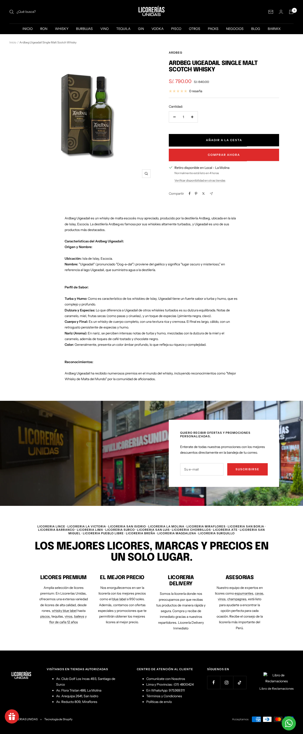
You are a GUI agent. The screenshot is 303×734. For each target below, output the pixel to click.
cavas (259, 593)
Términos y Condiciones (164, 696)
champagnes (236, 599)
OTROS (194, 29)
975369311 (177, 690)
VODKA (158, 29)
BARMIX (274, 29)
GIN (141, 29)
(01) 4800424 (184, 684)
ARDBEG (175, 52)
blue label (119, 599)
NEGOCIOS (235, 29)
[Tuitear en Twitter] (203, 193)
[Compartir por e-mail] (211, 193)
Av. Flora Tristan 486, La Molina (78, 690)
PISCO (176, 29)
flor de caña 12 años (63, 622)
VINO (104, 29)
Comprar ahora (224, 155)
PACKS (213, 29)
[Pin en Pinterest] (196, 193)
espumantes (244, 593)
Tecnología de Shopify (58, 719)
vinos (68, 616)
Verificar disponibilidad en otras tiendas (199, 180)
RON (43, 29)
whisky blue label (64, 611)
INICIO (27, 29)
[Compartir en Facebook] (190, 193)
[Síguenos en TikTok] (239, 682)
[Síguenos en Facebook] (213, 682)
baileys (79, 616)
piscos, (45, 616)
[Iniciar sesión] (281, 12)
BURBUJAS (84, 29)
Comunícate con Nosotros (165, 679)
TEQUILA (123, 29)
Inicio (12, 42)
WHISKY (61, 29)
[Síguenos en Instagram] (226, 682)
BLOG (255, 29)
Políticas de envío (159, 702)
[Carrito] (291, 12)
